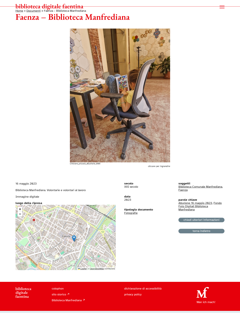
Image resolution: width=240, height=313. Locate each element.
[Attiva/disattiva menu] (222, 7)
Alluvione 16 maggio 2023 (195, 203)
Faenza (183, 190)
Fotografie (131, 213)
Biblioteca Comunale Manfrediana (200, 186)
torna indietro (201, 231)
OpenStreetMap (97, 268)
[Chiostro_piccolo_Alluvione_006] (120, 30)
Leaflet (83, 268)
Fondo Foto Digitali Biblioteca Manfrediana (200, 206)
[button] (74, 238)
